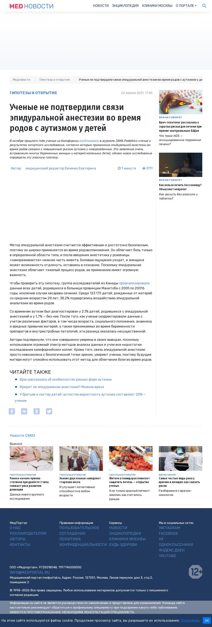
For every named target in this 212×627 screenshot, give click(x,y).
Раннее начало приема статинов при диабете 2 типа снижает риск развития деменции (29, 484)
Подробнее (190, 620)
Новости (101, 6)
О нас (15, 528)
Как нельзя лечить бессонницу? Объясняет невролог (180, 187)
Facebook (168, 533)
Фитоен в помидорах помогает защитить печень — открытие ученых (129, 482)
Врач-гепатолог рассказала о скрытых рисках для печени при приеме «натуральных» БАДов (180, 127)
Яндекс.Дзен (171, 550)
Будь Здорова (123, 544)
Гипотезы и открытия (33, 93)
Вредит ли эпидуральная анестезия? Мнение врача (62, 387)
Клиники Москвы (157, 6)
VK (161, 539)
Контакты (20, 544)
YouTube (167, 556)
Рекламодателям (28, 533)
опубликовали (89, 141)
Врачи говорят (170, 117)
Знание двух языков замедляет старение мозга (80, 480)
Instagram (169, 528)
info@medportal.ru (30, 572)
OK (207, 620)
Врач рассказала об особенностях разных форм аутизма (66, 379)
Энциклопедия (125, 6)
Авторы (17, 539)
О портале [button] (185, 6)
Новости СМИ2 (22, 435)
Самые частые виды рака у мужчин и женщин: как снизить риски (179, 482)
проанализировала (134, 283)
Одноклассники (176, 544)
